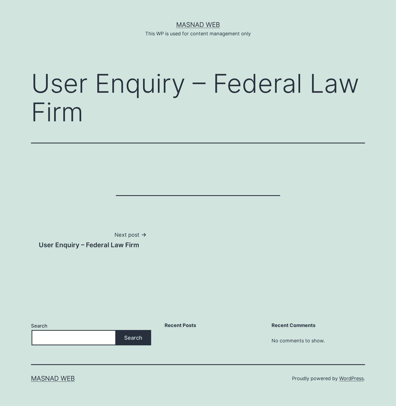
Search (39, 326)
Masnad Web (198, 25)
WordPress (351, 378)
